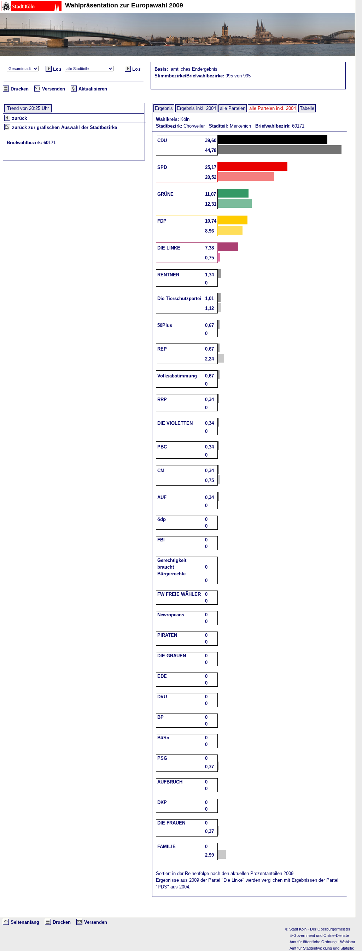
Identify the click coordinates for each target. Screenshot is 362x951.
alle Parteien (232, 108)
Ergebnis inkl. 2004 (196, 108)
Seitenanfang (25, 922)
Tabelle (307, 108)
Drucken (20, 89)
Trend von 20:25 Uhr (28, 108)
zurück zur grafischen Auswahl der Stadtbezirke (64, 127)
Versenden (53, 89)
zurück (19, 118)
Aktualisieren (92, 89)
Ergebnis (164, 108)
